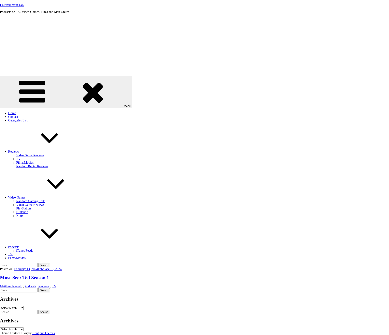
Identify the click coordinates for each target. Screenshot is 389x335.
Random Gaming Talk (30, 201)
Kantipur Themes (43, 333)
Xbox (20, 215)
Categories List (17, 120)
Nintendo (22, 212)
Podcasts (13, 247)
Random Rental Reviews (32, 166)
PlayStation (23, 208)
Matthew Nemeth (11, 286)
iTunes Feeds (24, 250)
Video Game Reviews (30, 155)
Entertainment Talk (12, 5)
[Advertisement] (194, 45)
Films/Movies (25, 162)
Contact (13, 116)
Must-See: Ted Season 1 (24, 277)
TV (18, 159)
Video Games (17, 197)
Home (12, 113)
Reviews (13, 151)
